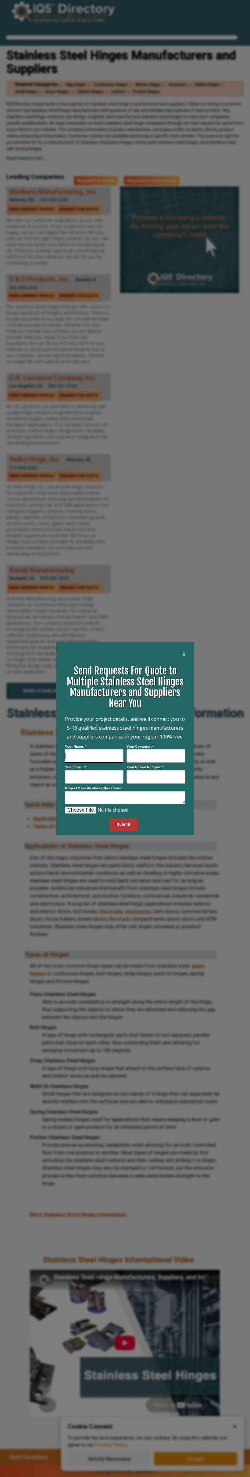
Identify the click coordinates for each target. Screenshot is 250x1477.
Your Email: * (75, 767)
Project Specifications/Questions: (93, 788)
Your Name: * (75, 747)
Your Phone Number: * (145, 767)
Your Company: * (140, 747)
